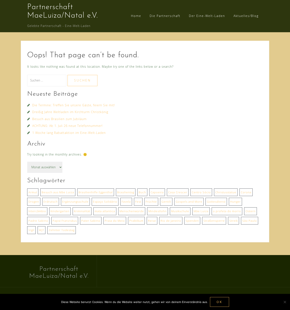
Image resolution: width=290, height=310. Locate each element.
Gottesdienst (216, 201)
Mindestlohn (157, 211)
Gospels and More (189, 201)
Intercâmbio (37, 211)
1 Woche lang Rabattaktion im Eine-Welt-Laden (69, 133)
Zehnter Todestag (62, 230)
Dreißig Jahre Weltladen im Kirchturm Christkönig (70, 112)
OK (219, 302)
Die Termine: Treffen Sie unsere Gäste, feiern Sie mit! (73, 105)
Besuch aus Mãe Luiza (58, 192)
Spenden (192, 221)
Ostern (250, 211)
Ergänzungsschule (75, 201)
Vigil (31, 230)
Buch (142, 192)
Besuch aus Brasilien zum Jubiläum (59, 119)
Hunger (235, 201)
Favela (126, 201)
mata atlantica (105, 211)
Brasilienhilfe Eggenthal (96, 192)
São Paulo (249, 221)
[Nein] (285, 302)
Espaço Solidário (105, 201)
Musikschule (180, 211)
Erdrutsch (51, 201)
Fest (138, 201)
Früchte (151, 201)
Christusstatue (225, 192)
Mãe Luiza (201, 211)
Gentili (166, 201)
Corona (246, 192)
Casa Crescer (177, 192)
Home (136, 16)
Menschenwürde (132, 211)
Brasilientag (125, 192)
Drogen (33, 201)
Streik (233, 221)
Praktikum (136, 221)
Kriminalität (82, 211)
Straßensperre (214, 221)
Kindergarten (60, 211)
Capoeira (157, 192)
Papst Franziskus (65, 221)
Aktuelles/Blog (246, 16)
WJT (41, 230)
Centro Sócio (201, 192)
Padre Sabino (38, 221)
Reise (152, 221)
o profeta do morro (227, 211)
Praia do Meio (115, 221)
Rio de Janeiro (170, 221)
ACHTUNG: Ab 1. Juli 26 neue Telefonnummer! (67, 126)
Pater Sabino (90, 221)
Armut (32, 192)
